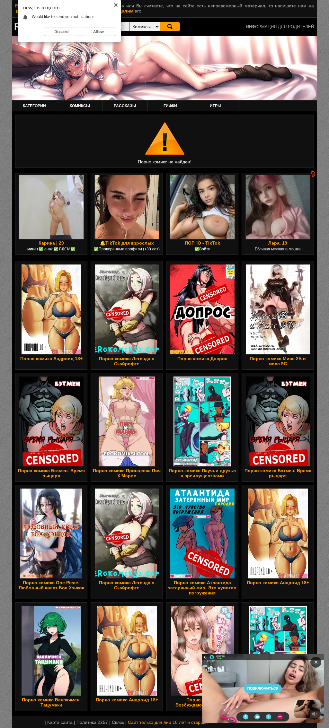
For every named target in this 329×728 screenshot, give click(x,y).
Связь (118, 722)
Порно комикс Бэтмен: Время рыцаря (51, 473)
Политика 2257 (92, 722)
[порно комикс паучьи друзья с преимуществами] (202, 421)
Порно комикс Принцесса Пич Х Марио (127, 473)
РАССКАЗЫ (125, 106)
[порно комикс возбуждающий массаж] (202, 651)
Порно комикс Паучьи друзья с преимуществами (202, 473)
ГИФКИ (170, 106)
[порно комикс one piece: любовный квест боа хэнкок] (51, 533)
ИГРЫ (215, 106)
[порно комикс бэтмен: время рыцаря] (51, 421)
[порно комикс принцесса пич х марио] (127, 421)
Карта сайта (60, 722)
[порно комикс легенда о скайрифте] (127, 309)
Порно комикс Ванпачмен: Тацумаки (51, 702)
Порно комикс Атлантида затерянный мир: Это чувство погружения (202, 587)
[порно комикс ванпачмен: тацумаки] (51, 651)
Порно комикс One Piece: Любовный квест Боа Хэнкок (51, 585)
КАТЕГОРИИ (34, 106)
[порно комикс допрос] (202, 309)
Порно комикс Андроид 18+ (51, 358)
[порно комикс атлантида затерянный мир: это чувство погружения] (202, 533)
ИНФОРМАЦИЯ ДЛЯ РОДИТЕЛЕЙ (280, 26)
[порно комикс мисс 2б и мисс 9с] (278, 309)
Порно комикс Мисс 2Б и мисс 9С (278, 361)
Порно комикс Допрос (202, 358)
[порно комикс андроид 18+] (51, 309)
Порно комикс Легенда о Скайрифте (127, 361)
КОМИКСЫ (80, 106)
